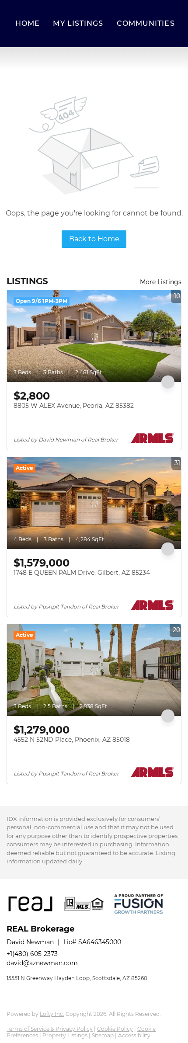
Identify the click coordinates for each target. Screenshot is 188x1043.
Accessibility (134, 1035)
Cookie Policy (115, 1029)
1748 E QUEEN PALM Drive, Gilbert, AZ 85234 (82, 573)
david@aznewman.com (42, 963)
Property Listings (64, 1035)
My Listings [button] (78, 23)
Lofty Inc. (52, 1014)
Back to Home (94, 239)
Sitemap (103, 1035)
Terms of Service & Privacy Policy (50, 1029)
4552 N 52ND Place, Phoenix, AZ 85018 (72, 740)
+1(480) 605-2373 (32, 954)
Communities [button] (146, 23)
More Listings (160, 282)
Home (27, 23)
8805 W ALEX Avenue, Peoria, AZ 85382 (74, 406)
